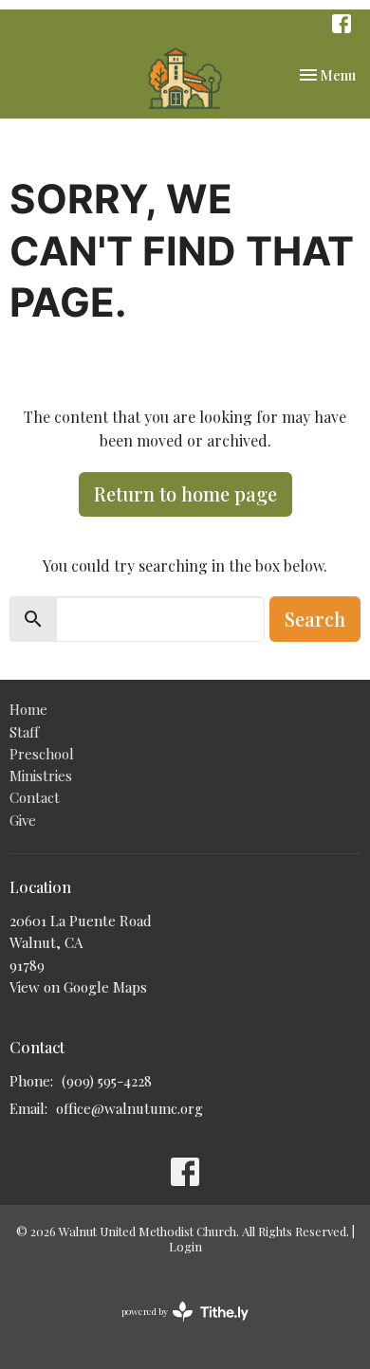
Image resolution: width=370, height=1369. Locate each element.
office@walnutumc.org (129, 1108)
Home (28, 709)
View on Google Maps (78, 986)
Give (22, 820)
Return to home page (185, 493)
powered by (174, 1327)
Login (185, 1246)
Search (315, 618)
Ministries (40, 775)
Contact (34, 797)
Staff (24, 731)
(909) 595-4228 (107, 1080)
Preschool (41, 753)
